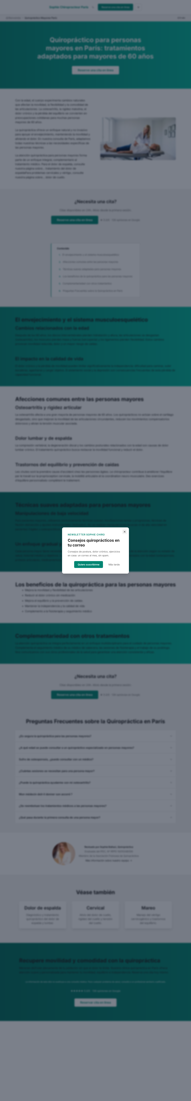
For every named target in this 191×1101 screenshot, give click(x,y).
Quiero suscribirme (88, 564)
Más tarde (114, 564)
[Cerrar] (124, 531)
